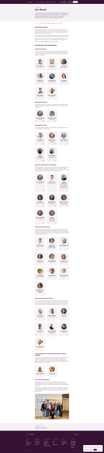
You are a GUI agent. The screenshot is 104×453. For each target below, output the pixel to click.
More (40, 78)
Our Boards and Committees (50, 23)
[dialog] (93, 448)
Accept (95, 449)
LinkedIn (77, 434)
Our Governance (42, 23)
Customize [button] (86, 449)
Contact (44, 427)
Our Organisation (38, 7)
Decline (91, 449)
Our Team (37, 427)
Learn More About (59, 23)
